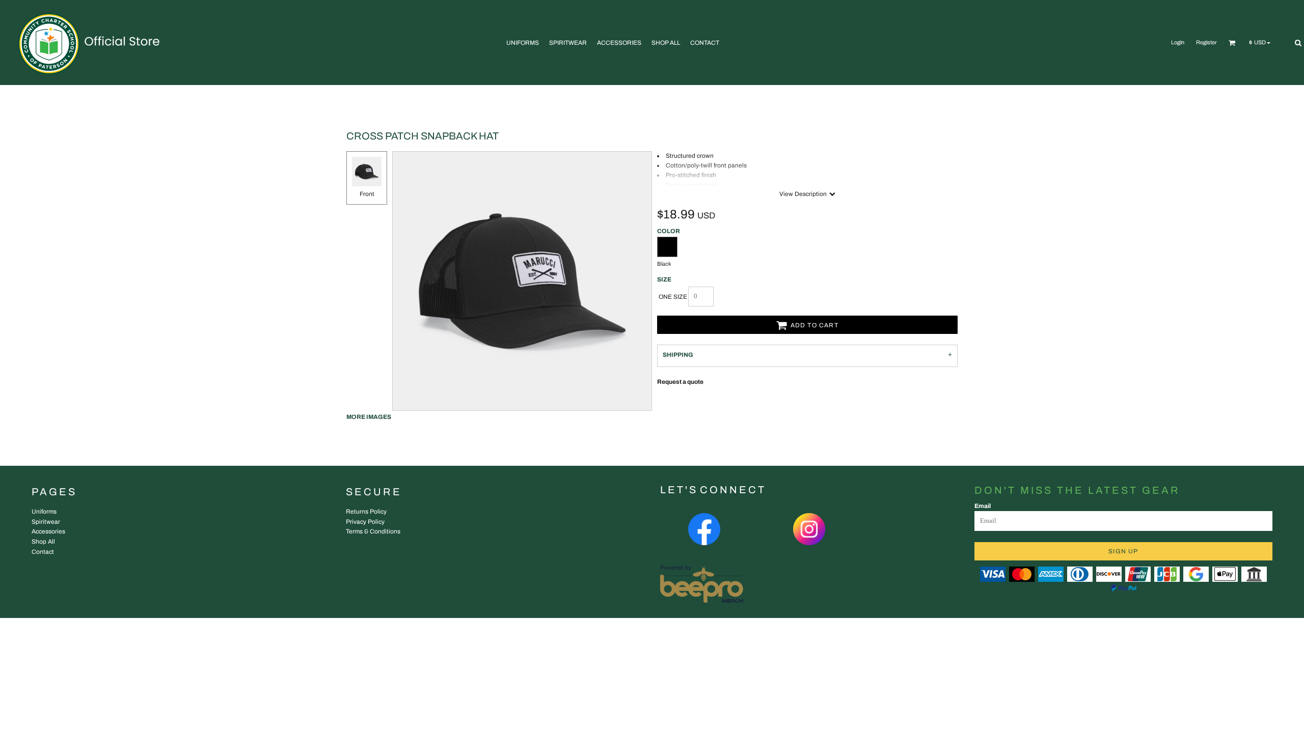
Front (367, 194)
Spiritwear (46, 521)
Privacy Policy (365, 521)
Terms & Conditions (373, 531)
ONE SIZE (673, 296)
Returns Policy (366, 511)
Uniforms (44, 511)
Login (1177, 42)
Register (1206, 42)
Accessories (48, 531)
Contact (43, 551)
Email (982, 506)
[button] (1232, 42)
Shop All (43, 541)
